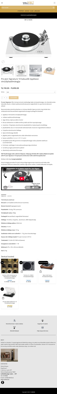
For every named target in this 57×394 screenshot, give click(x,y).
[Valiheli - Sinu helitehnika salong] (28, 3)
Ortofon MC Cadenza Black (39, 154)
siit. (35, 346)
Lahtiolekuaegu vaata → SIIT (9, 374)
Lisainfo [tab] (9, 196)
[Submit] (53, 7)
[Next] (53, 44)
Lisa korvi (13, 97)
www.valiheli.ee (5, 379)
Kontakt (27, 11)
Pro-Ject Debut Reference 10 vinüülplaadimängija (10, 302)
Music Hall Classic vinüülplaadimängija (47, 276)
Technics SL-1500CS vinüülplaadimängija (28, 276)
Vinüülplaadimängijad (28, 15)
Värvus (2, 92)
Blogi (31, 11)
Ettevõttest (21, 11)
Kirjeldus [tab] (3, 196)
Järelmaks (37, 11)
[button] (2, 3)
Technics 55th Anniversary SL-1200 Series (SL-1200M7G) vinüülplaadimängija (9, 277)
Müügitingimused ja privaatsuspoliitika (28, 389)
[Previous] (4, 44)
